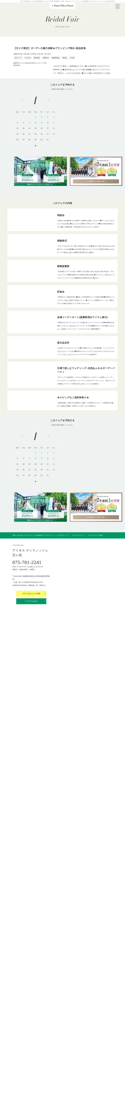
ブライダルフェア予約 (31, 594)
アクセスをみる (31, 601)
